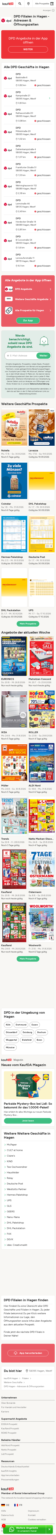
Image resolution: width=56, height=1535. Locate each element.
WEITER (28, 49)
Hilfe (3, 1511)
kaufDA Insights (9, 1471)
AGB (3, 1519)
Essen (35, 1024)
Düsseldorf (11, 1032)
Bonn (39, 1040)
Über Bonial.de (8, 1403)
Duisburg (27, 1032)
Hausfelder (13, 1172)
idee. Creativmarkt (17, 1244)
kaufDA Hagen (11, 1378)
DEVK (10, 1239)
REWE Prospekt (8, 1433)
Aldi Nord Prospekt (10, 1445)
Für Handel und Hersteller (13, 1407)
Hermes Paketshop (17, 1194)
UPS (9, 1200)
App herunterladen (10, 1475)
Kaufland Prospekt (10, 1428)
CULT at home (15, 1150)
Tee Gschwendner (17, 1166)
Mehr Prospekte (28, 623)
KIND (10, 1161)
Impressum (33, 1511)
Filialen (25, 1378)
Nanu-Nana (13, 1217)
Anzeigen (47, 10)
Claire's (11, 1155)
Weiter (43, 355)
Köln (8, 1024)
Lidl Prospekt (7, 1454)
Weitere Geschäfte (13, 1382)
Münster (10, 1047)
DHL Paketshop (15, 1222)
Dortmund (21, 1024)
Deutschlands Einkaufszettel (15, 1466)
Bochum (41, 1032)
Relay (10, 1178)
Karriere (5, 1411)
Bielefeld (26, 1040)
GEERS (11, 1211)
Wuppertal (11, 1040)
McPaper (12, 1144)
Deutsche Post (15, 1183)
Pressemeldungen (10, 1479)
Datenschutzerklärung (39, 384)
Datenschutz (7, 1515)
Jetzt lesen (28, 1120)
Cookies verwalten (37, 1519)
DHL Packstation (16, 1228)
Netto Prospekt (8, 1449)
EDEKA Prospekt (9, 1424)
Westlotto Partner (16, 1189)
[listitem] (14, 433)
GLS (9, 1205)
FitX (9, 1233)
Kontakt (32, 1515)
